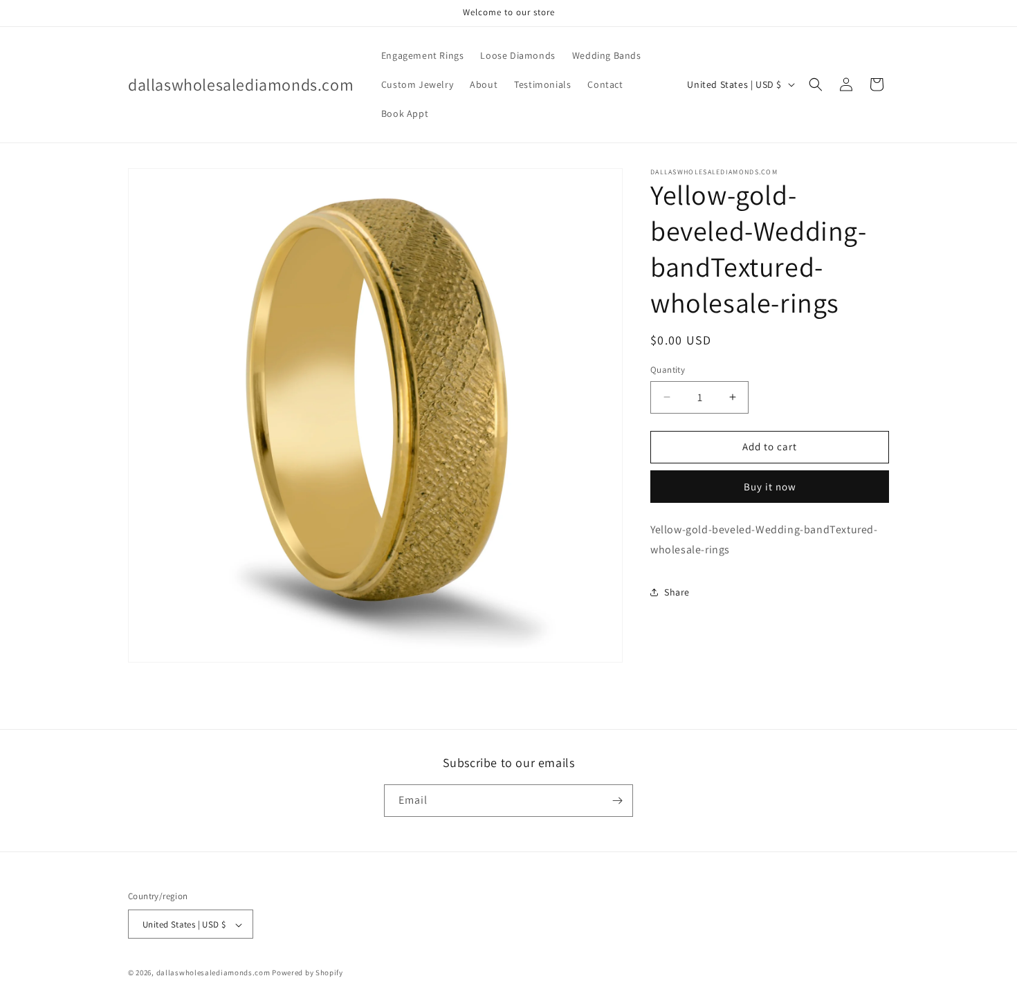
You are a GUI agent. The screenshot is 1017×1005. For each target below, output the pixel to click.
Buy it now (770, 485)
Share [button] (677, 591)
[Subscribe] (617, 800)
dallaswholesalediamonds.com (214, 973)
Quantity (667, 370)
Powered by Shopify (307, 973)
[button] (815, 84)
